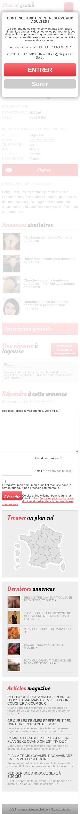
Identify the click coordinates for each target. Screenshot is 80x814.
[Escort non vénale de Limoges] (14, 654)
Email (54, 470)
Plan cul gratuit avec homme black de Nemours (47, 662)
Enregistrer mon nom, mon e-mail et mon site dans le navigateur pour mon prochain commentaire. (36, 486)
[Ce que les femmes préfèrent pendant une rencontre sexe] (62, 731)
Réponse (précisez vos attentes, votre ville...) (31, 410)
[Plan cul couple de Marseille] (14, 638)
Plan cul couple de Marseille (48, 629)
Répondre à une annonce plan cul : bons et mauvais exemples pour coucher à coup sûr (39, 700)
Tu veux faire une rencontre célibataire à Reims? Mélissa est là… (47, 616)
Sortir (40, 84)
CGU (12, 809)
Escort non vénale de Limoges (44, 646)
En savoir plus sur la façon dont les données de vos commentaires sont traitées (38, 501)
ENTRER (40, 69)
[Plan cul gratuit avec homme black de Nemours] (14, 670)
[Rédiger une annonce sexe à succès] (57, 783)
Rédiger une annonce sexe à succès (34, 775)
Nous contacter (61, 809)
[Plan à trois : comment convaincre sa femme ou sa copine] (72, 766)
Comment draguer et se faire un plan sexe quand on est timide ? (38, 740)
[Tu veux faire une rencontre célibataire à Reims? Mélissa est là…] (14, 622)
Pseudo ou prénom (48, 458)
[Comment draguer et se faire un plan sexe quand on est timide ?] (59, 748)
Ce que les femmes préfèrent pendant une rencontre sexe (39, 722)
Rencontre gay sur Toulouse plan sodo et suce (48, 599)
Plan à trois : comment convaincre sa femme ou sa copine (40, 757)
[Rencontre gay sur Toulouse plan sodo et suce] (14, 607)
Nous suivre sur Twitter (33, 809)
